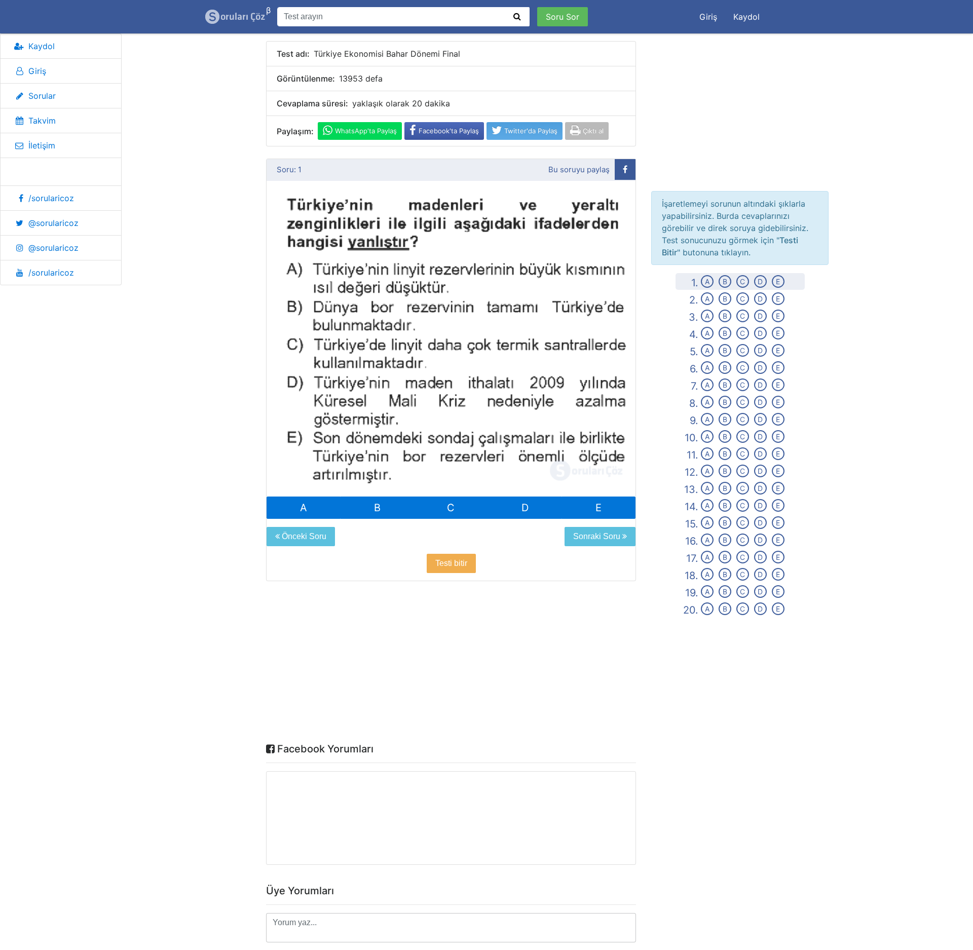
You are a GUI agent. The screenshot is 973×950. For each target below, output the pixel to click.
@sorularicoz (53, 223)
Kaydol (746, 17)
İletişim (41, 145)
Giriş (708, 17)
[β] (235, 16)
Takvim (42, 121)
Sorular (42, 96)
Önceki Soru (303, 536)
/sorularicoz (51, 198)
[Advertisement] (451, 664)
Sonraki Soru (597, 536)
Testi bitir (451, 563)
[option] (451, 339)
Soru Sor (562, 17)
